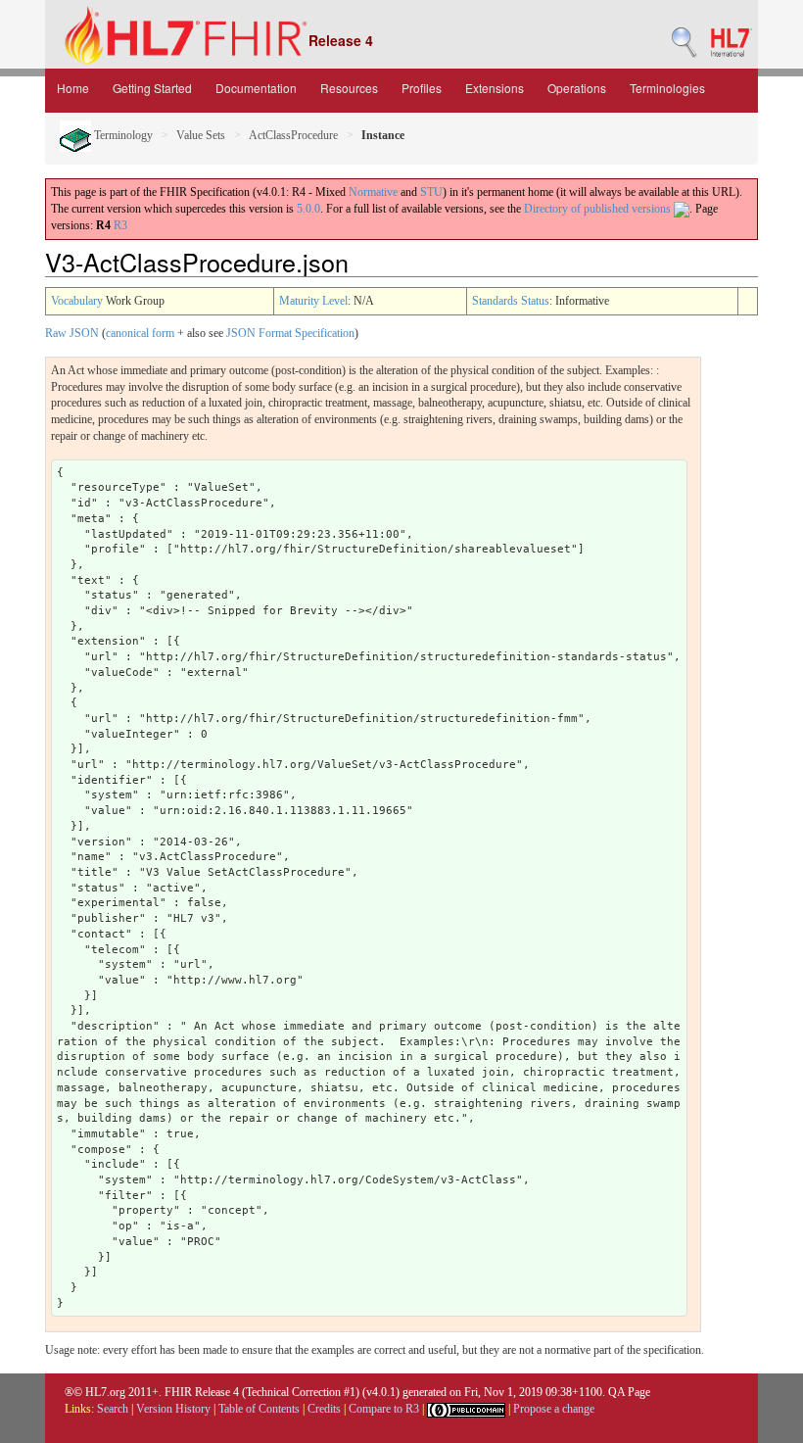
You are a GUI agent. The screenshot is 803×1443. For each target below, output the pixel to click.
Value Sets (200, 135)
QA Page (629, 1392)
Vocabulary (77, 301)
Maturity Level (313, 301)
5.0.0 (308, 209)
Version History (173, 1409)
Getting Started (152, 87)
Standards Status (510, 301)
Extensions (494, 87)
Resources (349, 87)
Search (112, 1409)
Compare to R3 (384, 1409)
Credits (324, 1409)
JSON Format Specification (290, 333)
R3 (120, 225)
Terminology (122, 135)
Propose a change (553, 1409)
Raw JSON (72, 333)
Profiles (422, 87)
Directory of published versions (599, 209)
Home (73, 87)
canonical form (140, 333)
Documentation (256, 87)
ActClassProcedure (293, 135)
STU (431, 192)
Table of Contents (259, 1409)
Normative (373, 192)
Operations (576, 87)
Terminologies (667, 87)
